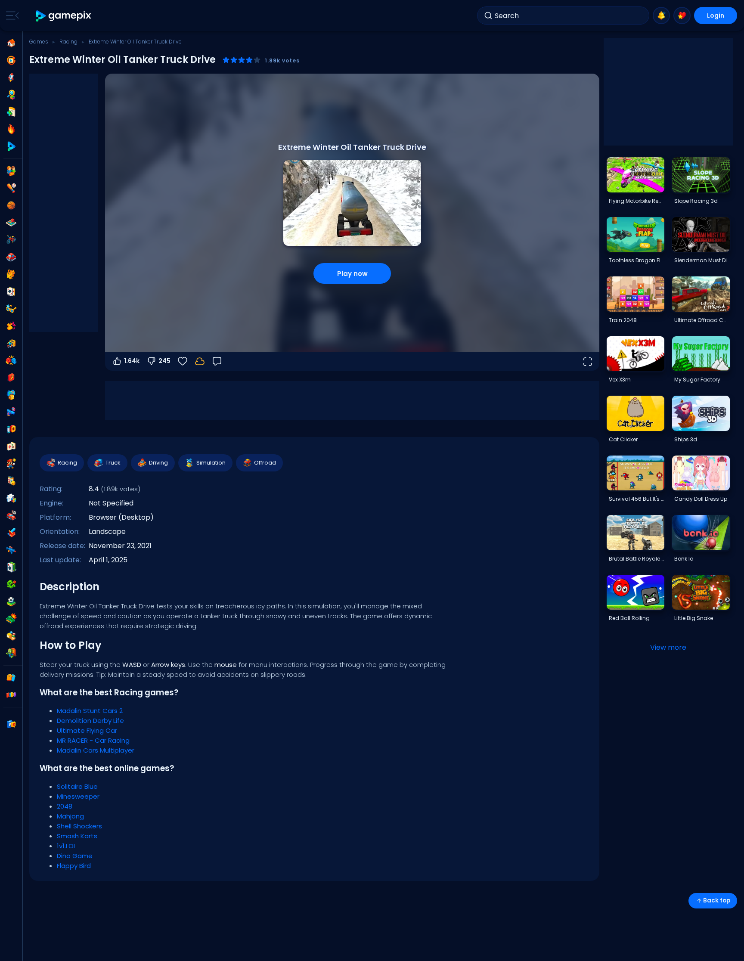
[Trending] (11, 129)
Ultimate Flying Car (87, 730)
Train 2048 (623, 320)
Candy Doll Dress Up (700, 498)
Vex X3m (620, 379)
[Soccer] (11, 601)
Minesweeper (78, 796)
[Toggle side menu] (11, 15)
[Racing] (11, 515)
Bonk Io (683, 558)
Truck (113, 463)
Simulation (211, 463)
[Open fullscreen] (587, 361)
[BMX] (11, 239)
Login (715, 15)
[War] (11, 618)
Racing (68, 41)
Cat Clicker (623, 439)
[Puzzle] (11, 498)
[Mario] (11, 463)
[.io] (11, 429)
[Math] (11, 481)
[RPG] (11, 532)
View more (668, 647)
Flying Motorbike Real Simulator (636, 201)
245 (164, 360)
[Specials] (11, 146)
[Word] (11, 636)
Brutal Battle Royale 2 (636, 558)
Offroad (265, 463)
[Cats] (11, 274)
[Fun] (11, 394)
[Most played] (11, 77)
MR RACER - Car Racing (93, 740)
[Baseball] (11, 188)
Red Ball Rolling (629, 618)
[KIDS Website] (11, 695)
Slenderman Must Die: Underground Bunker (701, 260)
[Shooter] (11, 549)
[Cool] (11, 308)
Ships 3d (685, 439)
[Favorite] (682, 15)
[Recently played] (11, 60)
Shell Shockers (79, 826)
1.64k (132, 360)
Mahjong (70, 816)
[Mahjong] (11, 446)
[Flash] (11, 377)
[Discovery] (11, 94)
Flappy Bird (74, 865)
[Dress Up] (11, 326)
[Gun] (11, 412)
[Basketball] (11, 205)
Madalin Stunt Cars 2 (90, 710)
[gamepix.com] (64, 16)
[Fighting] (11, 360)
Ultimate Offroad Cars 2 (701, 320)
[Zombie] (11, 653)
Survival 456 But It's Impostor (636, 498)
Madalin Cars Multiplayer (95, 750)
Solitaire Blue (77, 786)
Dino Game (75, 855)
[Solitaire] (11, 567)
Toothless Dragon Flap (636, 260)
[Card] (11, 291)
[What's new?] (661, 15)
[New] (11, 112)
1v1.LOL (66, 845)
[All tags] (11, 677)
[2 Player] (11, 171)
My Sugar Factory (697, 379)
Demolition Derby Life (90, 720)
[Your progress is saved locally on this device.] (200, 361)
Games (38, 41)
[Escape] (11, 343)
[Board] (11, 222)
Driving (158, 463)
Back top (716, 900)
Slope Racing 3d (696, 201)
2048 (64, 806)
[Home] (11, 43)
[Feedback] (217, 361)
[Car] (11, 257)
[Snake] (11, 584)
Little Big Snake (693, 618)
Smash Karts (77, 835)
